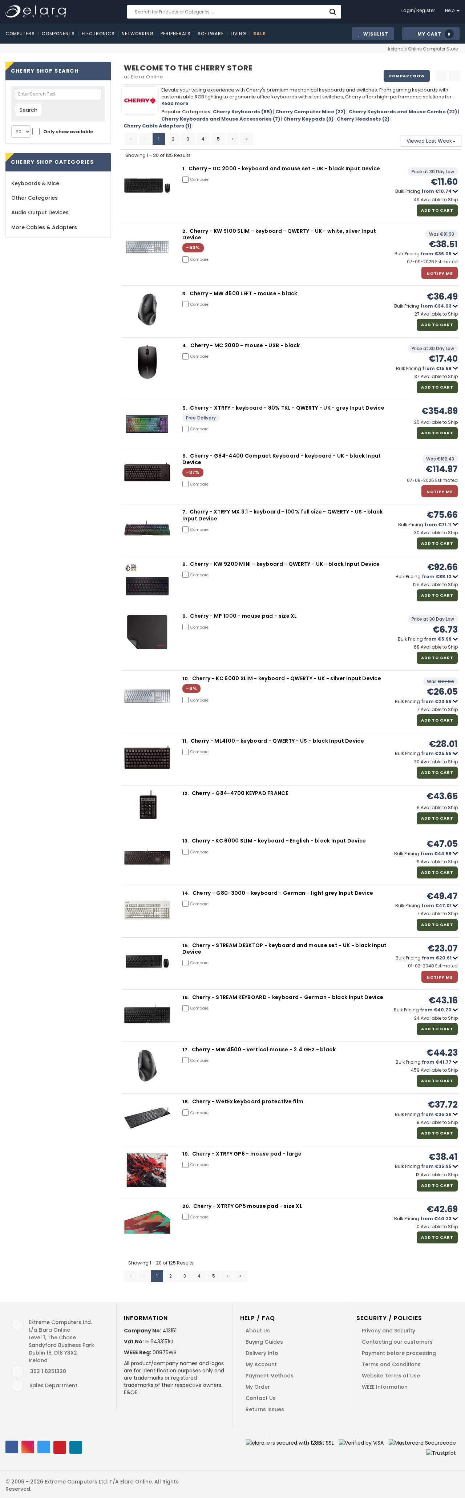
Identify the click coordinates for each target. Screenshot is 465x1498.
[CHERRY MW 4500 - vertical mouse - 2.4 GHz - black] (147, 1065)
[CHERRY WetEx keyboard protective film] (147, 1117)
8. (185, 564)
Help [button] (450, 10)
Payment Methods (270, 1375)
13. (186, 840)
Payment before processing (399, 1353)
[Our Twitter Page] (43, 1447)
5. (185, 408)
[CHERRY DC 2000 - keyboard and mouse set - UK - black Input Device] (147, 184)
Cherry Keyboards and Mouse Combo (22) (403, 111)
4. (185, 345)
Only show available (68, 132)
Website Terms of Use (391, 1375)
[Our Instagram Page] (27, 1447)
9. (185, 616)
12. (186, 793)
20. (186, 1206)
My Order (258, 1387)
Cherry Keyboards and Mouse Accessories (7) (220, 118)
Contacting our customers (397, 1341)
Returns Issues (265, 1409)
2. (185, 231)
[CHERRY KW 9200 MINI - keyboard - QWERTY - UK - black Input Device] (147, 579)
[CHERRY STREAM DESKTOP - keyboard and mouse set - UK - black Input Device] (147, 961)
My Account (261, 1364)
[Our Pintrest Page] (59, 1447)
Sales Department (53, 1385)
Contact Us (261, 1398)
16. (186, 997)
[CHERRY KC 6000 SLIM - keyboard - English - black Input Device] (147, 856)
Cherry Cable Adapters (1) (157, 125)
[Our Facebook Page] (11, 1447)
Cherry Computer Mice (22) (310, 111)
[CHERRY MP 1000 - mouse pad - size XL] (147, 632)
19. (186, 1153)
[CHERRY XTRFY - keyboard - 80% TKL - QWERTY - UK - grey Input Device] (147, 424)
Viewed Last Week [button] (429, 141)
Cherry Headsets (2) (363, 118)
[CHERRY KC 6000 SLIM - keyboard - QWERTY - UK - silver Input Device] (147, 694)
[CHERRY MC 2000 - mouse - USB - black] (147, 361)
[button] (431, 33)
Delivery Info (262, 1353)
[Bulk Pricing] (455, 191)
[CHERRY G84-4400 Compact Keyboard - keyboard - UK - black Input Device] (147, 471)
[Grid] (441, 75)
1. (184, 168)
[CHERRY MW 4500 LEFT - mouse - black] (147, 309)
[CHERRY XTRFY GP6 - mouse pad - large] (147, 1169)
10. (186, 678)
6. (185, 455)
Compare (199, 179)
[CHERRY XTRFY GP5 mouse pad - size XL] (147, 1221)
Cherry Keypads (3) (308, 118)
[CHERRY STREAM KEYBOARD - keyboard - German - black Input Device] (147, 1013)
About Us (258, 1330)
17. (186, 1049)
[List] (454, 75)
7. (185, 511)
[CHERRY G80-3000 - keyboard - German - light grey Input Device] (147, 909)
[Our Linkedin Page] (75, 1447)
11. (185, 741)
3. (185, 293)
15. (186, 945)
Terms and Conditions (391, 1364)
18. (186, 1101)
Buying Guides (264, 1341)
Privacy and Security (388, 1330)
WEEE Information (385, 1387)
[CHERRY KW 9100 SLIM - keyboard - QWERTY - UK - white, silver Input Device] (147, 246)
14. (186, 893)
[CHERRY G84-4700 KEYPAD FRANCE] (147, 808)
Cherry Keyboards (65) (242, 111)
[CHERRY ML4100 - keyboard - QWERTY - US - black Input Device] (147, 757)
